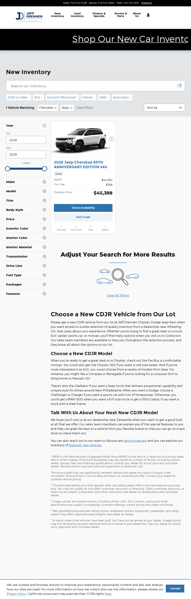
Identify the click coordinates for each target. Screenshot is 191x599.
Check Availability (83, 207)
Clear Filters (84, 107)
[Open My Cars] (147, 15)
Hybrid (88, 97)
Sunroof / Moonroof (62, 97)
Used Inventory (77, 15)
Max (8, 147)
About (137, 15)
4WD (103, 97)
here (108, 593)
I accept (175, 588)
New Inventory (57, 15)
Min (8, 133)
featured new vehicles (85, 445)
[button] (83, 173)
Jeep (65, 107)
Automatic (121, 97)
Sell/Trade (83, 217)
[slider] (7, 168)
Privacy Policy (16, 593)
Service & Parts (121, 15)
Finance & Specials (99, 15)
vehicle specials (135, 440)
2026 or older (18, 97)
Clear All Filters (118, 295)
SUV (38, 97)
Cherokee (46, 107)
